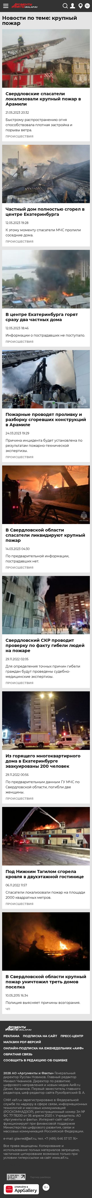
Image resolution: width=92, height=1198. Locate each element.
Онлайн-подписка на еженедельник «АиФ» (43, 1048)
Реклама (11, 1036)
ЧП (8, 1009)
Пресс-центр (72, 1036)
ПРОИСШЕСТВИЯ (19, 136)
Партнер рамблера (40, 1177)
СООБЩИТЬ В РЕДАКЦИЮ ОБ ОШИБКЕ (35, 1060)
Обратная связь (17, 1054)
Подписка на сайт (40, 1036)
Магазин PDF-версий (22, 1042)
